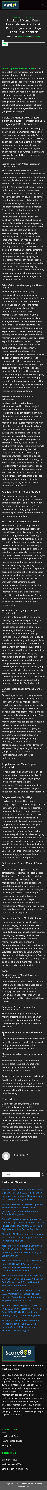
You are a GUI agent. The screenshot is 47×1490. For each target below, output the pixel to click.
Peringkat (7, 1445)
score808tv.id (17, 1464)
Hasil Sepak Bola (10, 1436)
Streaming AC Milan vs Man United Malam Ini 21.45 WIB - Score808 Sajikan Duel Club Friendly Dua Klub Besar (22, 1237)
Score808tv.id (27, 1483)
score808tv (36, 36)
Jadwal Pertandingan (23, 17)
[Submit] (42, 1174)
